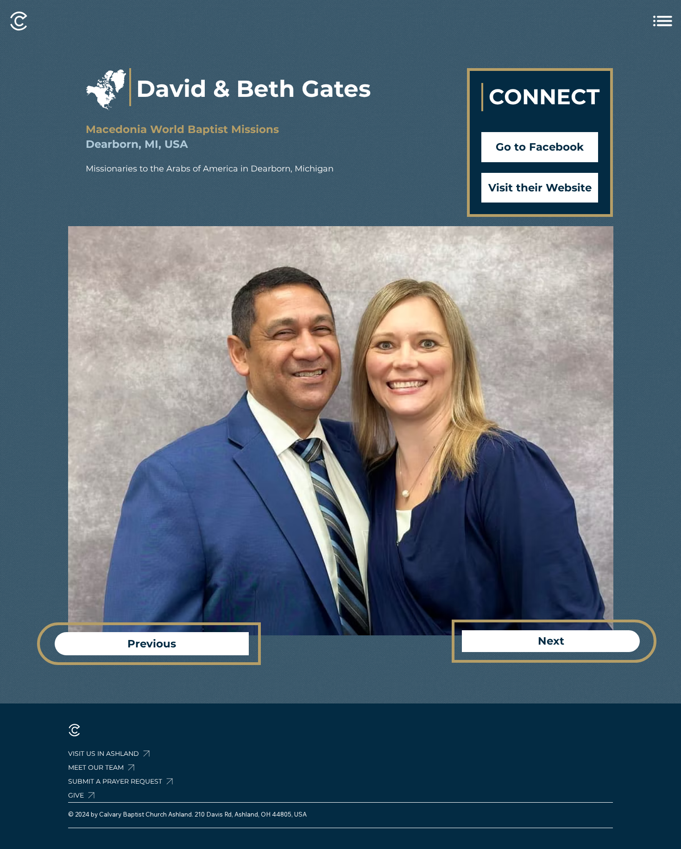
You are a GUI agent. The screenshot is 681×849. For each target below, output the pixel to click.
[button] (139, 781)
